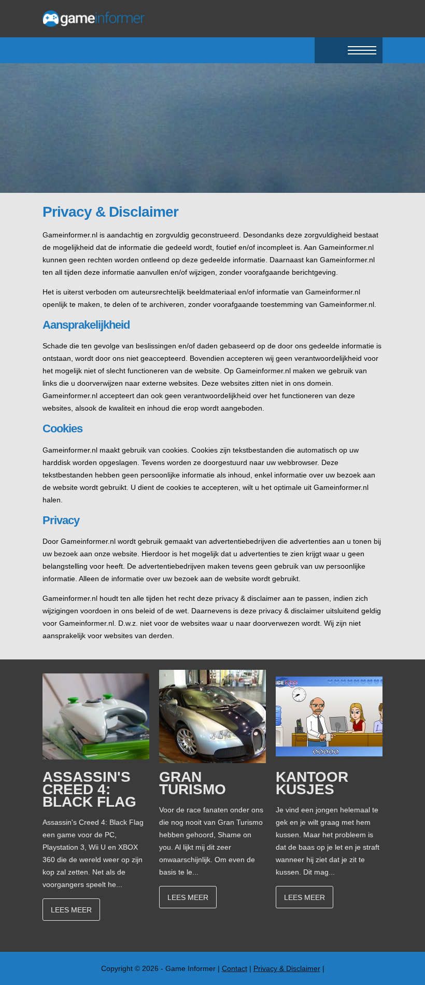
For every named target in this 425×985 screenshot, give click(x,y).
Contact (234, 968)
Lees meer (71, 910)
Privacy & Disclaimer (286, 968)
